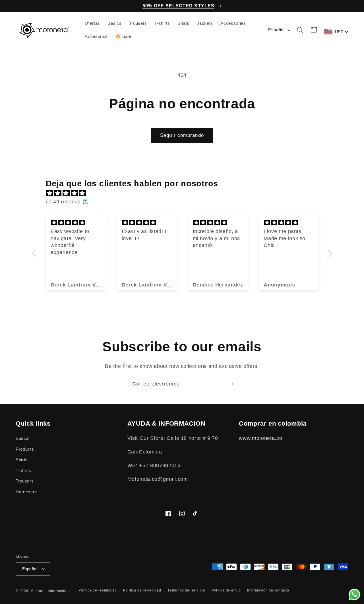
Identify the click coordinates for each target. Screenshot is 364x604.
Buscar (23, 438)
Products (25, 449)
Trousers (25, 481)
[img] (185, 193)
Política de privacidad (142, 590)
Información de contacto (268, 590)
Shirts (22, 459)
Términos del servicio (186, 590)
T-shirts (23, 470)
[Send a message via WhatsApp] (354, 594)
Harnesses (27, 491)
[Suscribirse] (231, 384)
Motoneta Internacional (50, 591)
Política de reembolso (97, 590)
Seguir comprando (182, 135)
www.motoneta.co (260, 438)
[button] (300, 30)
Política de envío (226, 590)
